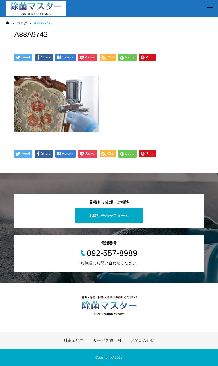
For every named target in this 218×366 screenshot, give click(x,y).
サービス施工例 (107, 340)
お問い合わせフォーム (109, 215)
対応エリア (73, 340)
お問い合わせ (142, 340)
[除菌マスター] (36, 8)
